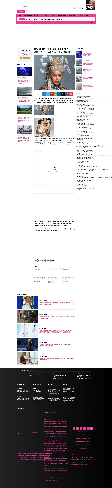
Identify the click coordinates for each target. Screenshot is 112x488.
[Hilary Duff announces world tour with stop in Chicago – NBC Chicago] (27, 358)
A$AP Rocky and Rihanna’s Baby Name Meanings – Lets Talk (54, 387)
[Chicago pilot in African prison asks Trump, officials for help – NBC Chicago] (27, 302)
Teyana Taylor (48, 289)
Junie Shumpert (38, 289)
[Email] (63, 94)
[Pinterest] (52, 94)
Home (18, 27)
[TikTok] (84, 428)
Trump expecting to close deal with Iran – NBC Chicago (89, 7)
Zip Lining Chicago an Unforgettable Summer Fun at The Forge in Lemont (54, 390)
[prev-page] (77, 93)
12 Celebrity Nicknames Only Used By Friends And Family (83, 375)
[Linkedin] (59, 94)
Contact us (20, 408)
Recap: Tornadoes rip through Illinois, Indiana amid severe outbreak (24, 100)
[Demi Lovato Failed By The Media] (24, 376)
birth (39, 287)
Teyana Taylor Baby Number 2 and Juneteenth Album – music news (68, 278)
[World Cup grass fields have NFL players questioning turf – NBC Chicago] (24, 109)
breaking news (89, 4)
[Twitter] (26, 58)
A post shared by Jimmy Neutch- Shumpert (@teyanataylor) (54, 191)
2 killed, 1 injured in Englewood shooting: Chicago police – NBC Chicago (23, 81)
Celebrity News (25, 27)
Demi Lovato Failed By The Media (35, 374)
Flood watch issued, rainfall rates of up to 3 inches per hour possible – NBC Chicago (46, 19)
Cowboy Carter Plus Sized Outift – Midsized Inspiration (68, 395)
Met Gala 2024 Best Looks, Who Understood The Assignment (69, 398)
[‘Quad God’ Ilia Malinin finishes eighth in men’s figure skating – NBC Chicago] (27, 344)
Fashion (54, 378)
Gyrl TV (76, 445)
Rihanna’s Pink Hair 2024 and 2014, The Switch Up (68, 401)
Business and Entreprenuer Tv (85, 445)
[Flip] (71, 94)
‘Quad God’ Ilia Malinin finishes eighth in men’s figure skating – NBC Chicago (55, 345)
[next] (92, 19)
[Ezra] (23, 54)
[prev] (90, 19)
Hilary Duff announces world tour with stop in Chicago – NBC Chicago (56, 359)
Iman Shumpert (65, 287)
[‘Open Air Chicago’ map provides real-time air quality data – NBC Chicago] (27, 316)
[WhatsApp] (55, 94)
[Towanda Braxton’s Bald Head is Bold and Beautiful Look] (49, 376)
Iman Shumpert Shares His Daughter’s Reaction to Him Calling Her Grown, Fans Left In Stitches (54, 279)
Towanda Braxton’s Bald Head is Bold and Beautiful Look (59, 375)
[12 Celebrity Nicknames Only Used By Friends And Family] (73, 376)
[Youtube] (28, 58)
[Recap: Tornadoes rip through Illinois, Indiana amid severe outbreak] (24, 91)
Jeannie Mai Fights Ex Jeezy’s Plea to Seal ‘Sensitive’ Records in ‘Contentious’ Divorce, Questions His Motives (54, 400)
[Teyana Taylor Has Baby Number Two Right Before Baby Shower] (40, 271)
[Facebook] (21, 58)
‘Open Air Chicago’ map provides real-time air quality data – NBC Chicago (56, 317)
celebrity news (47, 287)
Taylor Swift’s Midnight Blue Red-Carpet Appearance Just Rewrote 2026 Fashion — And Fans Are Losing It (68, 388)
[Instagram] (24, 58)
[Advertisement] (56, 37)
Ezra (26, 54)
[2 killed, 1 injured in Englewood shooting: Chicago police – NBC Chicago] (24, 71)
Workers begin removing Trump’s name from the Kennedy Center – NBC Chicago (24, 139)
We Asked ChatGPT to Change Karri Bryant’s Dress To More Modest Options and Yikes (68, 392)
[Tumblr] (67, 94)
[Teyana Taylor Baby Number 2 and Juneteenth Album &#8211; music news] (68, 271)
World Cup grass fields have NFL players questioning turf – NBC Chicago (24, 119)
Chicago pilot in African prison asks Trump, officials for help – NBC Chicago (56, 303)
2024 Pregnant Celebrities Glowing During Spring (53, 396)
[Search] (83, 8)
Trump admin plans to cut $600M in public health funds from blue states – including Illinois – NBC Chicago (55, 331)
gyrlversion (56, 287)
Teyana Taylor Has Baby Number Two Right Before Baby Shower (39, 278)
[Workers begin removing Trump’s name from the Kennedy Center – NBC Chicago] (24, 129)
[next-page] (79, 93)
